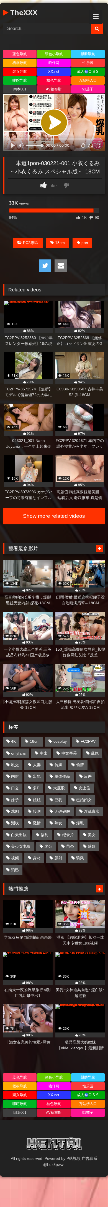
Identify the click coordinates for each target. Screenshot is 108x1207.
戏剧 (15, 811)
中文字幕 (69, 753)
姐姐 (37, 800)
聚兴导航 (19, 71)
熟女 (58, 823)
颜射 (58, 858)
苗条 (70, 846)
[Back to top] (91, 1190)
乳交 (15, 765)
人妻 (37, 765)
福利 (44, 835)
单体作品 (62, 776)
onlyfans (18, 753)
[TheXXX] (54, 1145)
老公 (48, 846)
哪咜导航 (19, 80)
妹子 (15, 800)
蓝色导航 (19, 54)
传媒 (58, 765)
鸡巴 (15, 870)
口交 (15, 788)
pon (84, 242)
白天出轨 (19, 835)
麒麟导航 (88, 54)
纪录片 (68, 835)
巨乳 (58, 800)
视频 (15, 858)
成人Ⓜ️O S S (88, 71)
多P (36, 788)
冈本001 (19, 89)
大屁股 (59, 788)
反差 (88, 776)
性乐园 (88, 63)
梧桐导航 (19, 63)
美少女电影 (20, 846)
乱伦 (95, 753)
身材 (37, 858)
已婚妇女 (84, 800)
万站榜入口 (88, 80)
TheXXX (22, 12)
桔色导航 (54, 80)
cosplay (60, 741)
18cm (60, 242)
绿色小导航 (54, 54)
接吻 (37, 811)
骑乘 (80, 858)
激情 (37, 823)
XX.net (53, 71)
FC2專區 (30, 242)
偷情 (80, 765)
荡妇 (92, 846)
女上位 (84, 788)
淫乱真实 (91, 811)
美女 (92, 835)
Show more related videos (54, 516)
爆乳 (80, 823)
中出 (44, 753)
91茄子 (87, 89)
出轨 (37, 776)
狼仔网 (53, 63)
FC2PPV (88, 741)
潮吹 (15, 823)
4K (13, 741)
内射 (15, 776)
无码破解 (62, 811)
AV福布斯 (53, 89)
